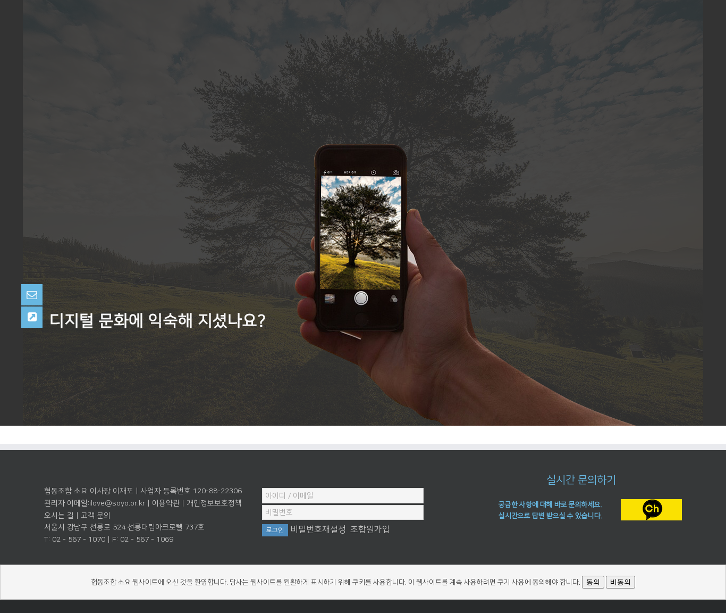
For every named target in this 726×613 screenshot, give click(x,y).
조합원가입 (370, 529)
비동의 (620, 582)
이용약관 (166, 503)
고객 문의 (96, 515)
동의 (593, 582)
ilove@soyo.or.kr (117, 503)
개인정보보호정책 (214, 503)
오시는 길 (59, 515)
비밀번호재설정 (318, 529)
